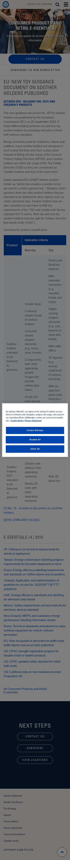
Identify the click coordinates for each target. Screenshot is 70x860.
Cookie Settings (35, 430)
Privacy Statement (33, 421)
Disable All (35, 439)
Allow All (35, 449)
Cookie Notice (17, 421)
